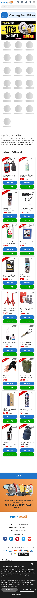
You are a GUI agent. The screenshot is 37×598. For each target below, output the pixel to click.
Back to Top (18, 476)
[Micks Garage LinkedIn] (12, 539)
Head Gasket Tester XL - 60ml (9, 343)
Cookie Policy (15, 582)
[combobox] (32, 564)
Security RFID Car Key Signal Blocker (27, 443)
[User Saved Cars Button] (22, 2)
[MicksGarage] (7, 2)
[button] (18, 595)
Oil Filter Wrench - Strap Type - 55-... (26, 343)
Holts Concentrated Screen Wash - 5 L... (26, 242)
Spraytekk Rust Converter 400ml (8, 209)
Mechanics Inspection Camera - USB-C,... (27, 209)
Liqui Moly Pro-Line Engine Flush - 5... (26, 410)
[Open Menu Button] (34, 2)
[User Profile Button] (26, 2)
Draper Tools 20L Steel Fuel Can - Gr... (26, 376)
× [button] (35, 563)
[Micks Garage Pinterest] (18, 539)
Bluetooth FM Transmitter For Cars (9, 443)
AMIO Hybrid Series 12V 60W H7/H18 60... (26, 309)
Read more (14, 586)
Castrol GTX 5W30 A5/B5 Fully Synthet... (10, 242)
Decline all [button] (27, 590)
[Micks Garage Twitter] (25, 539)
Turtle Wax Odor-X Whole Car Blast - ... (26, 275)
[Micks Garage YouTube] (31, 539)
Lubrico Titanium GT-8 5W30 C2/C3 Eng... (10, 275)
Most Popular (7, 560)
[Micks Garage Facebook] (6, 539)
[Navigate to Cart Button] (30, 2)
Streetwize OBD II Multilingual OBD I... (9, 175)
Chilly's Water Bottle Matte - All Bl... (9, 409)
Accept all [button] (9, 590)
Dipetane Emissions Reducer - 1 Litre (26, 175)
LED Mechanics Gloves (8, 376)
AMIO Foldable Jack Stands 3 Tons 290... (9, 309)
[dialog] (18, 579)
